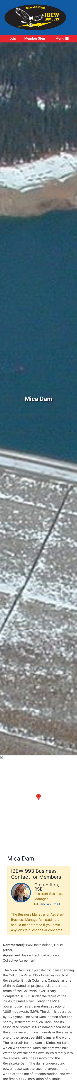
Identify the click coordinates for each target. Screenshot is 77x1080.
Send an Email (49, 904)
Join (12, 38)
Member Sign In (36, 38)
